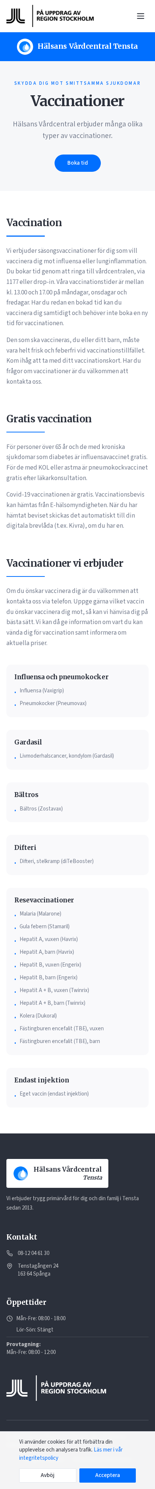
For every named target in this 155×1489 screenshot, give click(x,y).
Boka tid (77, 163)
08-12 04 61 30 (33, 1253)
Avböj (48, 1475)
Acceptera (107, 1475)
